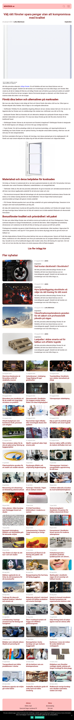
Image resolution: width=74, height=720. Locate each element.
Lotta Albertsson (19, 22)
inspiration (68, 22)
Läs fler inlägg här (37, 248)
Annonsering (50, 706)
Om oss (50, 708)
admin (46, 261)
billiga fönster (25, 86)
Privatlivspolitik (39, 717)
